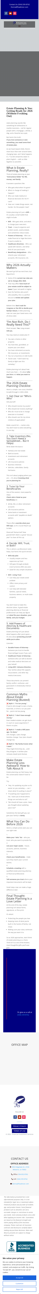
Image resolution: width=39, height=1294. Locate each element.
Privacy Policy (19, 1126)
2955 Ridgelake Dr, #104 (20, 1167)
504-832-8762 (23, 1174)
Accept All (19, 1278)
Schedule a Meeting (22, 1001)
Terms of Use (19, 1131)
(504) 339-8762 (23, 1015)
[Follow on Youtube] (10, 13)
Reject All (19, 1289)
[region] (19, 1274)
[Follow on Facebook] (6, 13)
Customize (19, 1284)
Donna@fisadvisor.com (20, 1184)
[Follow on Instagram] (14, 13)
